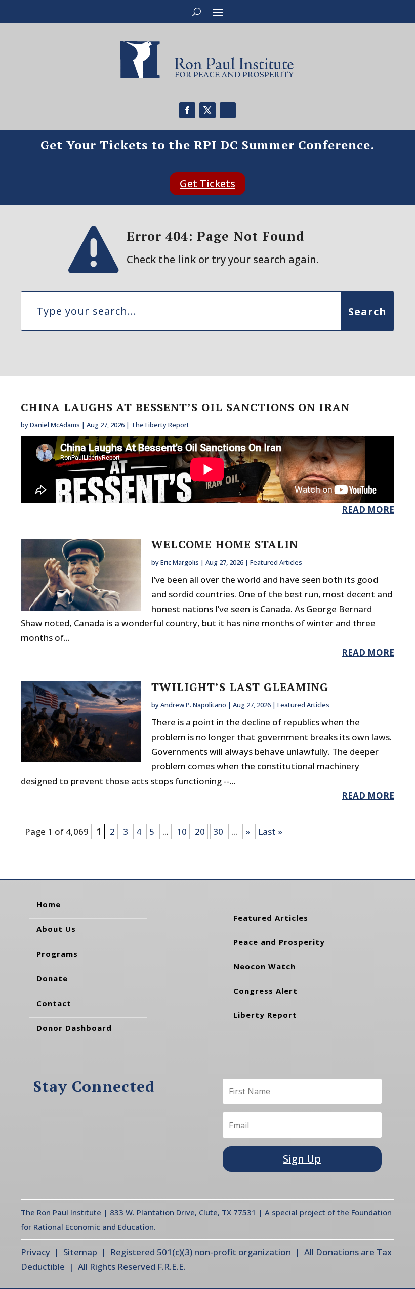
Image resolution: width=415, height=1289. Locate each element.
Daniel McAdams (55, 424)
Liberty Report (265, 1015)
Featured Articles (276, 562)
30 (218, 831)
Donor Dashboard (74, 1028)
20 (200, 831)
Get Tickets (207, 183)
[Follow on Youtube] (228, 110)
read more (368, 509)
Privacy (35, 1252)
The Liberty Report (160, 424)
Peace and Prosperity (279, 942)
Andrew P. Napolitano (193, 704)
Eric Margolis (179, 562)
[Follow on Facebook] (187, 110)
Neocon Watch (264, 966)
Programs (57, 954)
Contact (53, 1003)
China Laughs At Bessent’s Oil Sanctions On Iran (185, 407)
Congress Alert (265, 990)
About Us (56, 929)
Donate (52, 978)
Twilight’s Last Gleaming (239, 686)
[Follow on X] (207, 110)
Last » (270, 831)
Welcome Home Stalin (224, 544)
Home (48, 904)
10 (182, 831)
